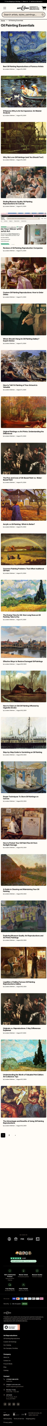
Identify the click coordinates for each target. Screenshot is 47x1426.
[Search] (43, 14)
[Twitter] (9, 1404)
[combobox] (23, 14)
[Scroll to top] (44, 1423)
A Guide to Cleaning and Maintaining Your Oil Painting (21, 890)
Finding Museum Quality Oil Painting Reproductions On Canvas (17, 203)
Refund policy (7, 1418)
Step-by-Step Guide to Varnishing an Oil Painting (22, 752)
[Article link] (23, 51)
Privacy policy (7, 1422)
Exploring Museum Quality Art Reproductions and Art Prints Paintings (23, 937)
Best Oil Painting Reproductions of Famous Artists (23, 66)
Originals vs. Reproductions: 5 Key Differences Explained (22, 1029)
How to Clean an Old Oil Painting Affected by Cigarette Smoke (21, 707)
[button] (43, 8)
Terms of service (19, 1418)
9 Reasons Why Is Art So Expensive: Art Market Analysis (22, 112)
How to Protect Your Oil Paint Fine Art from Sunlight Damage (20, 844)
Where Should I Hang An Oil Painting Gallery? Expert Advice (21, 340)
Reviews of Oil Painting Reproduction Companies (23, 248)
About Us (6, 1357)
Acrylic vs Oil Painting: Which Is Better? (19, 524)
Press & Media (7, 1364)
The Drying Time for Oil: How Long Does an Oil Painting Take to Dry (22, 616)
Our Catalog (7, 1345)
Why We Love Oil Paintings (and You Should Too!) (23, 157)
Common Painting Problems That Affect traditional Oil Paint (23, 570)
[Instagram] (13, 1404)
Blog (4, 1367)
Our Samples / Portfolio (10, 1348)
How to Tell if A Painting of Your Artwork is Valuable (20, 386)
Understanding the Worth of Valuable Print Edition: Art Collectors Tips (23, 1076)
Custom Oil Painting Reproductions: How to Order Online (23, 293)
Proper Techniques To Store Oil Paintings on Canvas (20, 797)
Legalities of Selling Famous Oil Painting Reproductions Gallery (19, 983)
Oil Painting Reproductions (11, 1338)
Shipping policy (30, 1418)
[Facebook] (5, 1404)
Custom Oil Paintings (9, 1342)
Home (3, 20)
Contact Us (6, 1360)
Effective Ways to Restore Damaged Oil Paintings (23, 661)
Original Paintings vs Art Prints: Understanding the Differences (23, 432)
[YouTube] (18, 1404)
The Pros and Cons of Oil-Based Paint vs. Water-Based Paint (22, 479)
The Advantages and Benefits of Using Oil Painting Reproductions (23, 1122)
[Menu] (5, 8)
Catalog (5, 1370)
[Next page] (15, 1135)
